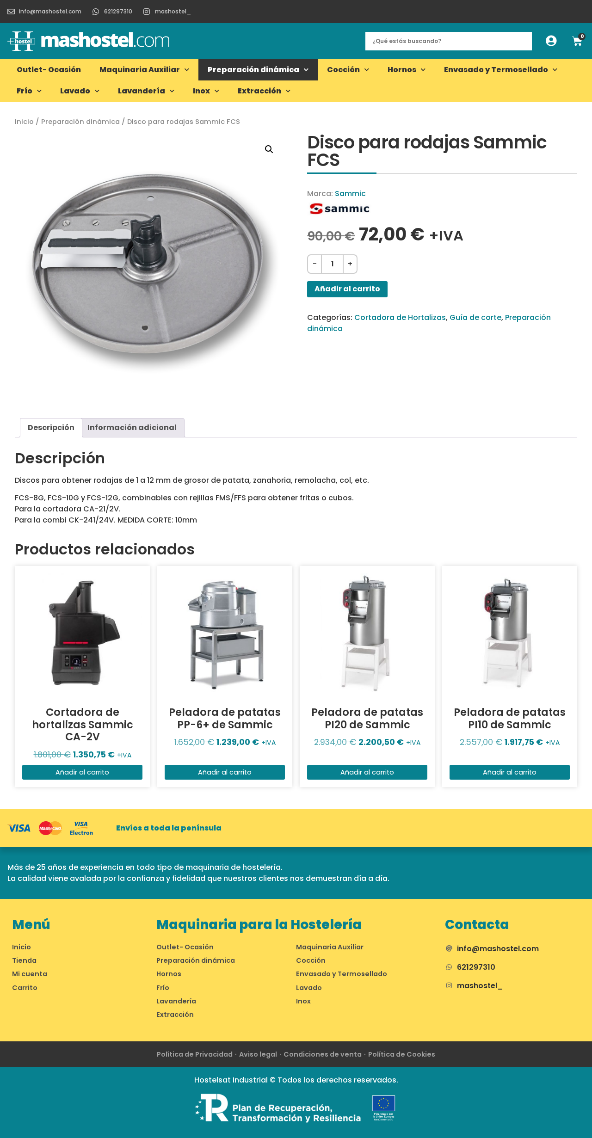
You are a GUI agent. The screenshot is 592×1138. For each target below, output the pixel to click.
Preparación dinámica (253, 69)
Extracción (259, 91)
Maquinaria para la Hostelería (259, 925)
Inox (201, 91)
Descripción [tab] (51, 427)
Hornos (402, 69)
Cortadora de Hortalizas (400, 317)
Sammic (350, 193)
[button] (269, 149)
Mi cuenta (29, 973)
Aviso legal (258, 1054)
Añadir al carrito (347, 288)
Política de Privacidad (195, 1054)
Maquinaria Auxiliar (139, 69)
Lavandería (141, 91)
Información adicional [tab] (132, 427)
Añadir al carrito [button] (82, 772)
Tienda (24, 960)
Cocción (343, 69)
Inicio (24, 121)
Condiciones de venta (323, 1054)
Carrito (24, 987)
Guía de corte (475, 317)
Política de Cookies (401, 1054)
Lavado (75, 91)
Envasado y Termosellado (496, 69)
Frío (24, 91)
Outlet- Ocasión (49, 69)
